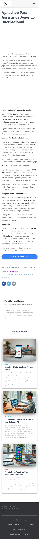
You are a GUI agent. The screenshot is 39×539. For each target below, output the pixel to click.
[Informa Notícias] (6, 3)
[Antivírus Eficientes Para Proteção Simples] (19, 350)
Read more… (16, 385)
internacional (28, 274)
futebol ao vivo (18, 274)
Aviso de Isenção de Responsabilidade (19, 520)
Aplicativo (14, 271)
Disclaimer (8, 525)
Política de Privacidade (19, 530)
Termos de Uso (20, 525)
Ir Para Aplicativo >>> (19, 257)
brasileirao (9, 274)
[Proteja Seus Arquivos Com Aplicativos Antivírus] (19, 455)
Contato (31, 525)
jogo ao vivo (6, 277)
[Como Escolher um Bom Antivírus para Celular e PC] (19, 402)
